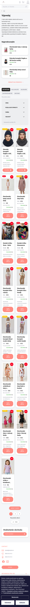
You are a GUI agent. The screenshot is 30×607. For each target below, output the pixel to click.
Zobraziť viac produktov (15, 82)
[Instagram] (7, 561)
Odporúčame (5, 89)
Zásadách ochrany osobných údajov (17, 591)
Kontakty (10, 567)
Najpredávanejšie (7, 93)
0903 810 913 (8, 553)
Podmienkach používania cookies (13, 593)
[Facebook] (3, 561)
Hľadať (26, 6)
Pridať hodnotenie (9, 534)
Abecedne (17, 93)
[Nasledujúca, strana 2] (15, 514)
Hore (16, 522)
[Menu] (28, 2)
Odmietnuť (8, 602)
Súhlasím (22, 602)
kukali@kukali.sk (9, 550)
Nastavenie (15, 597)
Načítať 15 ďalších (15, 508)
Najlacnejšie (15, 89)
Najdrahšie (24, 89)
